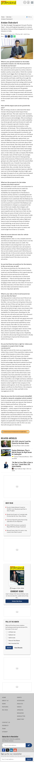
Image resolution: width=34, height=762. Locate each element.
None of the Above (14, 640)
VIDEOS (19, 707)
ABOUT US (5, 700)
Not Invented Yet (14, 643)
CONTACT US (6, 722)
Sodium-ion (12, 635)
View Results (18, 647)
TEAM (4, 728)
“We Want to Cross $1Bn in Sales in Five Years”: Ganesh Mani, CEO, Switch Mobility (22, 464)
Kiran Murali (17, 445)
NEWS (4, 703)
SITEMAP (4, 732)
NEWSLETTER (21, 716)
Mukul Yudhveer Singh (20, 468)
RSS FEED (5, 710)
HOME (4, 697)
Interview (8, 17)
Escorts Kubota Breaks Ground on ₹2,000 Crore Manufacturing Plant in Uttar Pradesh (17, 509)
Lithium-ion (12, 632)
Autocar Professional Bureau (21, 456)
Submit (9, 647)
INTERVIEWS (21, 700)
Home (3, 17)
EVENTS (19, 697)
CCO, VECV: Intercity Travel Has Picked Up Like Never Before (21, 442)
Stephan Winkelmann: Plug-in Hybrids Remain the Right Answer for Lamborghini (22, 452)
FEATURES (5, 707)
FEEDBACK (5, 725)
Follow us (30, 16)
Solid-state (12, 637)
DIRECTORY (20, 719)
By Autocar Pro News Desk (9, 34)
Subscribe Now (17, 601)
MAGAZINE (20, 713)
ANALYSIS (20, 703)
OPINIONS (20, 710)
